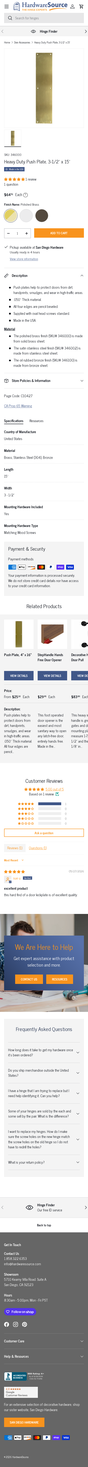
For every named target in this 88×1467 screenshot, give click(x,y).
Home (7, 42)
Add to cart (59, 232)
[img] (14, 871)
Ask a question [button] (44, 832)
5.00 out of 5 (55, 789)
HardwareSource (20, 1457)
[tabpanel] (44, 482)
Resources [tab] (36, 421)
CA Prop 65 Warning (18, 406)
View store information (24, 258)
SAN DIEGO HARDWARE (24, 1422)
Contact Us (29, 979)
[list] (44, 88)
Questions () (38, 848)
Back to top (44, 1224)
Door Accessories (22, 42)
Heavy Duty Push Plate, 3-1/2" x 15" (52, 42)
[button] (81, 6)
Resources (59, 979)
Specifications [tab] (13, 421)
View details (19, 675)
